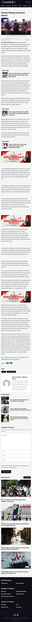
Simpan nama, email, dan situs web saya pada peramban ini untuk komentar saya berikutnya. (15, 466)
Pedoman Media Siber (21, 591)
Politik (19, 5)
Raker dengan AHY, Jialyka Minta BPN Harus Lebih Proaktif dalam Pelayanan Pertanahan (19, 113)
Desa (4, 371)
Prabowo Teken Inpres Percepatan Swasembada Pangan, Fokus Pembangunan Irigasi (18, 146)
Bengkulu (14, 5)
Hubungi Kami (4, 607)
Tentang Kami (4, 583)
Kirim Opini (18, 607)
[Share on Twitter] (9, 363)
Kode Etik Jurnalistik (6, 594)
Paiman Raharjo (11, 371)
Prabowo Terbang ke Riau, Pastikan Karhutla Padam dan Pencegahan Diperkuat (20, 409)
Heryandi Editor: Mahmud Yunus (12, 38)
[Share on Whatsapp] (11, 363)
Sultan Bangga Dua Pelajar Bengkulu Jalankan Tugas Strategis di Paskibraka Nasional (19, 418)
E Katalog (3, 604)
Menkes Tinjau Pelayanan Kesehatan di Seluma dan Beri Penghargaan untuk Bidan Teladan (19, 75)
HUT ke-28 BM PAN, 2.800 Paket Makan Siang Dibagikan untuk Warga (19, 400)
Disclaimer (3, 591)
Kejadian (25, 5)
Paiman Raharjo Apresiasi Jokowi (13, 14)
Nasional (9, 5)
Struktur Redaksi (20, 583)
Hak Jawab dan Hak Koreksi (7, 596)
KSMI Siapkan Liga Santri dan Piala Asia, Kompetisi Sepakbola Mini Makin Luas (14, 572)
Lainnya (27, 477)
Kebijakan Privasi (20, 594)
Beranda (3, 5)
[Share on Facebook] (7, 363)
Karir (17, 604)
